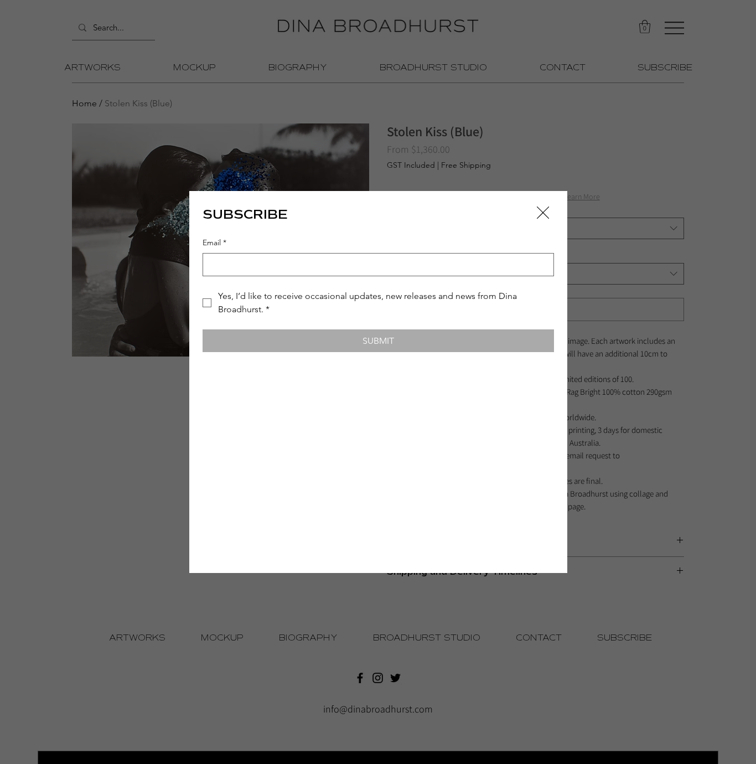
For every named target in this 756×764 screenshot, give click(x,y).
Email (214, 242)
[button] (543, 213)
